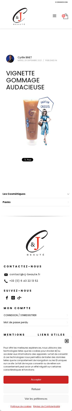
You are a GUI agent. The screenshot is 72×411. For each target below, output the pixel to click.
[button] (67, 341)
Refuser (36, 389)
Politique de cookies (20, 406)
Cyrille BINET (25, 57)
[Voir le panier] (65, 16)
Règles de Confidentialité (46, 406)
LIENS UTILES (51, 334)
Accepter (36, 379)
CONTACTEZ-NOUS (23, 266)
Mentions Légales (14, 336)
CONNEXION (61, 2)
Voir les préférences (36, 398)
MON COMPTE (17, 308)
